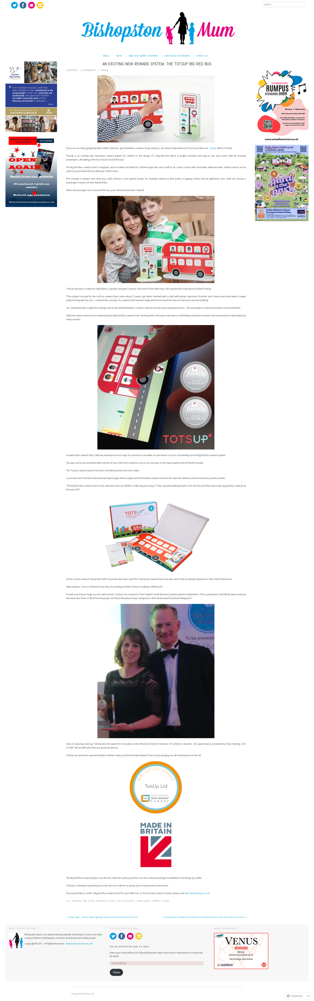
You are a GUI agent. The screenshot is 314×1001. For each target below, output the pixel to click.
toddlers (156, 900)
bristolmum (90, 70)
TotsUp (104, 70)
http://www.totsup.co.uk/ (197, 893)
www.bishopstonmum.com (79, 943)
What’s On (202, 55)
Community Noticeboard (177, 55)
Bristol (112, 900)
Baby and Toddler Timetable (143, 55)
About (106, 55)
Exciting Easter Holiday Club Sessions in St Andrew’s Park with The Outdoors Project (205, 917)
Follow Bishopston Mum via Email (129, 946)
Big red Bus (89, 900)
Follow (116, 972)
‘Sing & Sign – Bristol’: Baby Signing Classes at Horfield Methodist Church (102, 917)
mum (119, 900)
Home (119, 55)
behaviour (77, 900)
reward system (143, 900)
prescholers (129, 900)
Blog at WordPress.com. (83, 993)
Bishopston (101, 900)
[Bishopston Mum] (157, 30)
